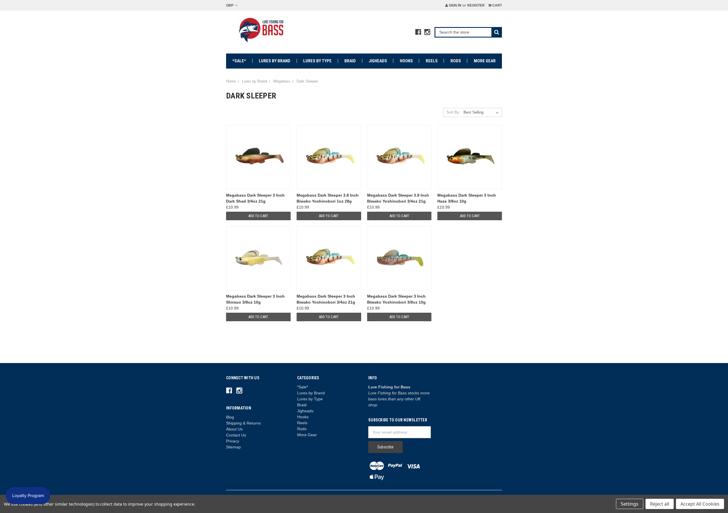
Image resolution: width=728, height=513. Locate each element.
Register (476, 5)
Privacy (232, 441)
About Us (234, 429)
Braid (350, 60)
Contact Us (236, 435)
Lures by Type (317, 60)
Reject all (659, 504)
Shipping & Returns (243, 423)
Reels (432, 60)
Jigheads (378, 60)
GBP (230, 5)
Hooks (406, 60)
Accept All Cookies (700, 504)
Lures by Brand (274, 60)
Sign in (454, 5)
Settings (629, 504)
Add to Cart (258, 216)
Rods (455, 60)
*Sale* (239, 60)
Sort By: (453, 112)
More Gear (485, 60)
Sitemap (233, 447)
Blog (230, 417)
